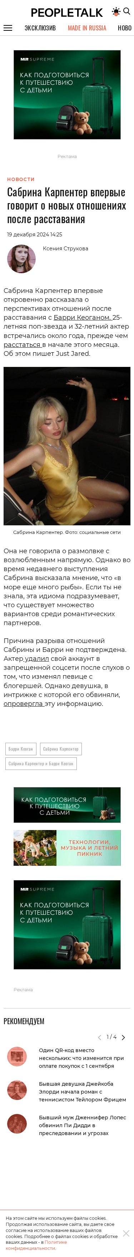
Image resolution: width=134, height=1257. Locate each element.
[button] (123, 1037)
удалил (36, 659)
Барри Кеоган (21, 749)
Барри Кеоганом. (83, 317)
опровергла (24, 704)
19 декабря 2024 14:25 (34, 234)
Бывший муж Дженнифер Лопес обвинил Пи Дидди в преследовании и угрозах (82, 1125)
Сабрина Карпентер (61, 749)
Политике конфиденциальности (36, 1245)
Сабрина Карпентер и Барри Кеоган (41, 763)
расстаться (23, 345)
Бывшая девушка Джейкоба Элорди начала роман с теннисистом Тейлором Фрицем (82, 1092)
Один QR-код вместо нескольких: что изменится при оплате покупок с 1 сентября (81, 1058)
